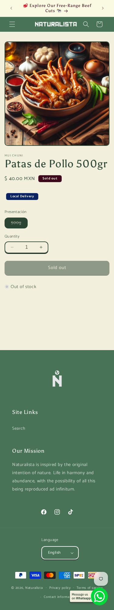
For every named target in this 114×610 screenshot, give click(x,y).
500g (19, 223)
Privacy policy (60, 588)
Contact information (60, 597)
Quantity (12, 237)
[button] (12, 24)
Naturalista (34, 587)
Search (19, 428)
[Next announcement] (102, 8)
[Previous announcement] (11, 8)
